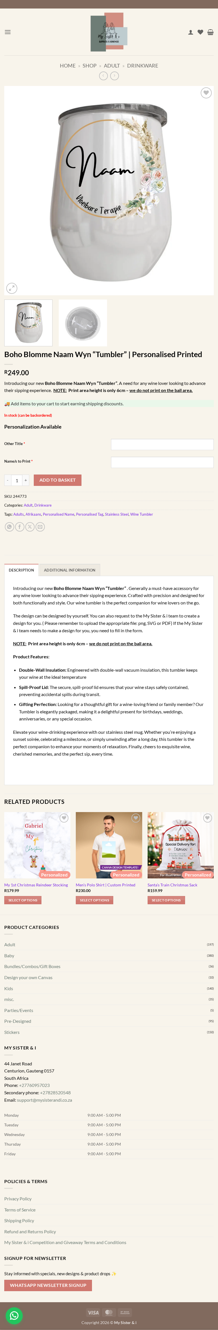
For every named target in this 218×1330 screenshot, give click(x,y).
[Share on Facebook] (19, 527)
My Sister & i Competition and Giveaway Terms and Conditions (65, 1242)
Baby (9, 955)
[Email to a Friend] (40, 527)
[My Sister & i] (109, 32)
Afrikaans (33, 514)
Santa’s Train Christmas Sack (172, 884)
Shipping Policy (19, 1220)
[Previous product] (114, 75)
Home (68, 65)
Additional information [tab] (70, 570)
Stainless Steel (117, 514)
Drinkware (142, 65)
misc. (9, 999)
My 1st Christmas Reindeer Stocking (36, 884)
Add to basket (57, 479)
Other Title (14, 443)
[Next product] (103, 75)
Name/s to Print (18, 461)
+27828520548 (55, 1092)
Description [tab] (21, 570)
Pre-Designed (17, 1021)
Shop (90, 65)
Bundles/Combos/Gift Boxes (32, 966)
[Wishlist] (200, 32)
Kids (8, 988)
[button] (7, 32)
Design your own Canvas (28, 977)
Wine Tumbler (141, 514)
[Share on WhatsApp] (9, 527)
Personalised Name (58, 514)
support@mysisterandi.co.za (44, 1100)
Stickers (12, 1032)
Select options (23, 900)
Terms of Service (19, 1209)
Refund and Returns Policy (30, 1231)
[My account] (191, 32)
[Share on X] (30, 527)
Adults (18, 514)
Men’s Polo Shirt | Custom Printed (105, 884)
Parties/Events (18, 1010)
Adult (112, 65)
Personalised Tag (89, 514)
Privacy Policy (18, 1198)
